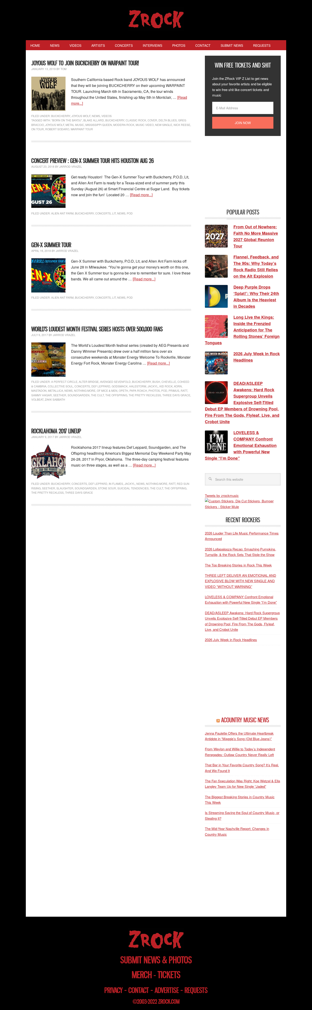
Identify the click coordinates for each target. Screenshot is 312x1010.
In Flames (116, 483)
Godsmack (120, 386)
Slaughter (64, 488)
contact (138, 990)
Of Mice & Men (107, 390)
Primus (174, 390)
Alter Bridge (89, 382)
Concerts (103, 213)
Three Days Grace (176, 395)
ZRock (156, 19)
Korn (178, 386)
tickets (169, 974)
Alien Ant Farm (62, 213)
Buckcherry (60, 116)
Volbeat (37, 399)
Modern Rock (123, 125)
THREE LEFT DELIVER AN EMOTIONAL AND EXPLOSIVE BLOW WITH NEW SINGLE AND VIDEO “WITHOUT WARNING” (240, 581)
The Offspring (116, 395)
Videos (106, 116)
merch (142, 974)
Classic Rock (136, 120)
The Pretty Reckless (145, 395)
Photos (154, 390)
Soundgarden (79, 395)
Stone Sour (107, 488)
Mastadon (39, 390)
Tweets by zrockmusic (222, 495)
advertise (167, 990)
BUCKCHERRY (114, 120)
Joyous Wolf (80, 116)
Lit (114, 213)
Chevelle (168, 382)
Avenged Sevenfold (115, 382)
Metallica (55, 390)
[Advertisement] (239, 171)
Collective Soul (60, 386)
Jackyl (153, 386)
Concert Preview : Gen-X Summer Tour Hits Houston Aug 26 (92, 160)
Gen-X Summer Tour (51, 244)
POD (130, 213)
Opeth (123, 390)
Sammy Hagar (41, 395)
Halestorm (137, 386)
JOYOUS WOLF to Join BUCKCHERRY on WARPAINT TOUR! (85, 63)
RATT (184, 390)
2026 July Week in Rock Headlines (231, 639)
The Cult (97, 395)
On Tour (37, 129)
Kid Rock (166, 386)
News (96, 116)
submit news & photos (156, 960)
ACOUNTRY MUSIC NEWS (245, 720)
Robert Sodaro (57, 129)
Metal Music (75, 125)
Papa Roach (138, 390)
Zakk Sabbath (55, 399)
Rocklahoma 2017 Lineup (56, 431)
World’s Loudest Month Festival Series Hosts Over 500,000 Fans (97, 329)
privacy (113, 990)
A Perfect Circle (64, 382)
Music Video (145, 125)
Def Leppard (100, 386)
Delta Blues (168, 120)
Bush (156, 382)
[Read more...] (141, 194)
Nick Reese (182, 125)
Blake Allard (93, 120)
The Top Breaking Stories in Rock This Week (238, 565)
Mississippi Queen (98, 125)
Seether (59, 395)
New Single (163, 125)
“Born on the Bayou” (66, 120)
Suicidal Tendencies (133, 488)
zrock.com (169, 1001)
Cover (152, 120)
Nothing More (84, 390)
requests (196, 990)
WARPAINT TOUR (82, 129)
